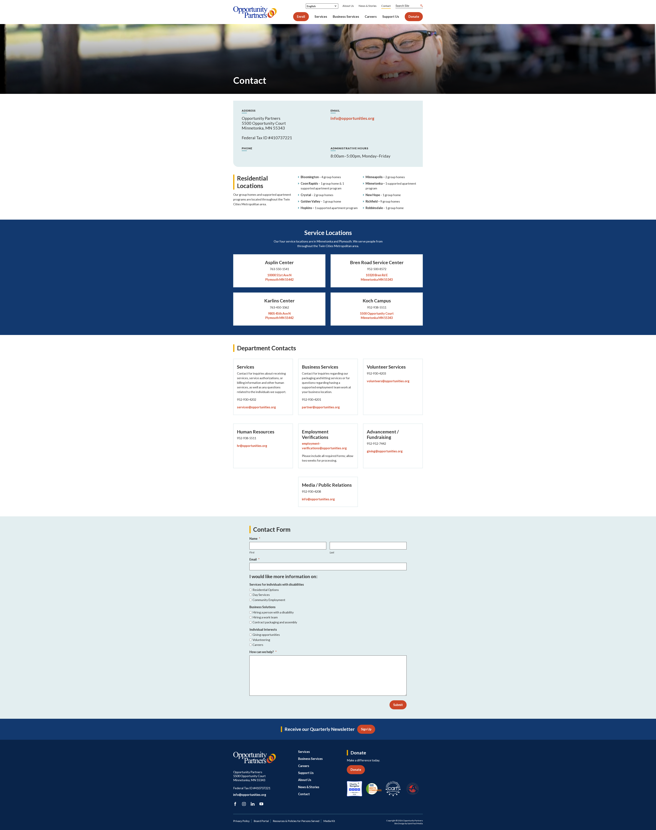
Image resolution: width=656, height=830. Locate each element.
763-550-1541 (279, 269)
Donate (413, 16)
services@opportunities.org (256, 407)
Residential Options (265, 590)
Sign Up (366, 729)
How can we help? (263, 652)
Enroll (301, 16)
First (251, 552)
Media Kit (329, 820)
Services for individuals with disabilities (276, 584)
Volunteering (261, 640)
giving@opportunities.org (385, 451)
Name (254, 538)
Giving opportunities (266, 634)
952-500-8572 (376, 269)
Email (254, 559)
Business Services (346, 16)
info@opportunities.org (352, 118)
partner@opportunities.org (321, 407)
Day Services (261, 595)
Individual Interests (263, 629)
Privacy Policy (241, 820)
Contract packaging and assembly (274, 622)
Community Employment (268, 600)
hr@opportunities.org (252, 446)
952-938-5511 (376, 307)
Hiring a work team (265, 617)
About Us (348, 5)
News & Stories (368, 5)
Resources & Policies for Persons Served (296, 820)
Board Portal (261, 820)
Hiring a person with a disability (273, 612)
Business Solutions (262, 607)
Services (321, 16)
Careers (371, 16)
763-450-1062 (279, 307)
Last (332, 552)
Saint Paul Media (415, 823)
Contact (386, 5)
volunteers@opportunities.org (388, 381)
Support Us (390, 16)
